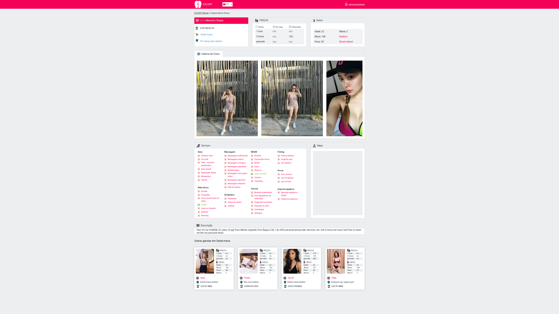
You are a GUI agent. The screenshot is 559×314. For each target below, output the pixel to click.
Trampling (258, 181)
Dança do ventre (234, 202)
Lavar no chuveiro (208, 208)
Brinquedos (206, 176)
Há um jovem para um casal (210, 199)
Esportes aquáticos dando (289, 193)
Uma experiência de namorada (262, 197)
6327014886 (206, 286)
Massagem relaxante (236, 183)
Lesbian (231, 206)
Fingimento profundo (263, 202)
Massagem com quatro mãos (237, 174)
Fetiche (204, 180)
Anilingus (258, 213)
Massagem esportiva (236, 180)
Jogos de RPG (260, 174)
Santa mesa (206, 34)
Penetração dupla (208, 173)
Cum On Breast (287, 178)
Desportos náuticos (289, 199)
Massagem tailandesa (237, 166)
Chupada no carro (261, 206)
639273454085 (295, 286)
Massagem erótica (235, 159)
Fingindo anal (286, 159)
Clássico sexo (207, 156)
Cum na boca (286, 174)
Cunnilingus (259, 209)
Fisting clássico (287, 156)
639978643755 (207, 28)
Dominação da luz (262, 159)
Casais (204, 205)
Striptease (232, 198)
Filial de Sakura (234, 187)
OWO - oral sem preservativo (207, 163)
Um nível (204, 159)
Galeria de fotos (210, 53)
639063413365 (251, 286)
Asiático (343, 36)
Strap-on (258, 170)
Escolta (204, 191)
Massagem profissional (238, 156)
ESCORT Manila (201, 13)
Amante (257, 156)
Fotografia (205, 195)
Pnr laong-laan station (210, 41)
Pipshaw (204, 212)
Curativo (257, 177)
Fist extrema (286, 163)
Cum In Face (286, 181)
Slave (256, 166)
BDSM (257, 163)
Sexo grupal (206, 169)
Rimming (204, 215)
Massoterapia (233, 170)
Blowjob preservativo (263, 192)
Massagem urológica (237, 163)
